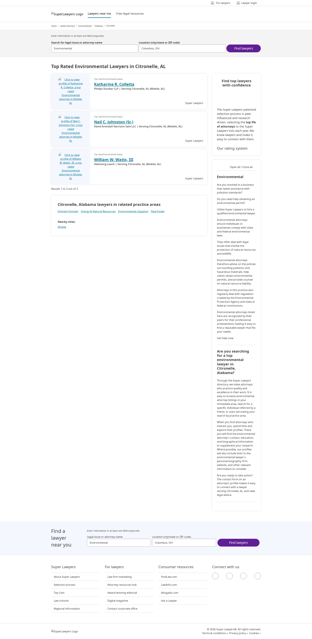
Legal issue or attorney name (105, 537)
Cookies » (255, 633)
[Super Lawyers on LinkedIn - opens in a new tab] (257, 576)
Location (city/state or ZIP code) (159, 42)
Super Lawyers (63, 567)
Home (54, 25)
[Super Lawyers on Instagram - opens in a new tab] (229, 576)
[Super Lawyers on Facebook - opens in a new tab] (215, 576)
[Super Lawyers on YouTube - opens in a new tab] (243, 576)
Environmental (84, 25)
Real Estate (157, 211)
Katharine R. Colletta (114, 84)
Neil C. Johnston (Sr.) (113, 121)
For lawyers (114, 567)
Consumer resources (176, 567)
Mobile (62, 227)
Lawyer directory (67, 25)
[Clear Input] (134, 48)
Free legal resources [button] (130, 13)
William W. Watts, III (113, 159)
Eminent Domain (68, 211)
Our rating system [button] (232, 148)
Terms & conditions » (215, 633)
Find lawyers (243, 48)
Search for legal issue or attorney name (76, 42)
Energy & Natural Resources (98, 211)
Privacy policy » (238, 633)
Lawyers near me (99, 13)
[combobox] (94, 48)
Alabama (99, 25)
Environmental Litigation (133, 211)
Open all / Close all (241, 167)
